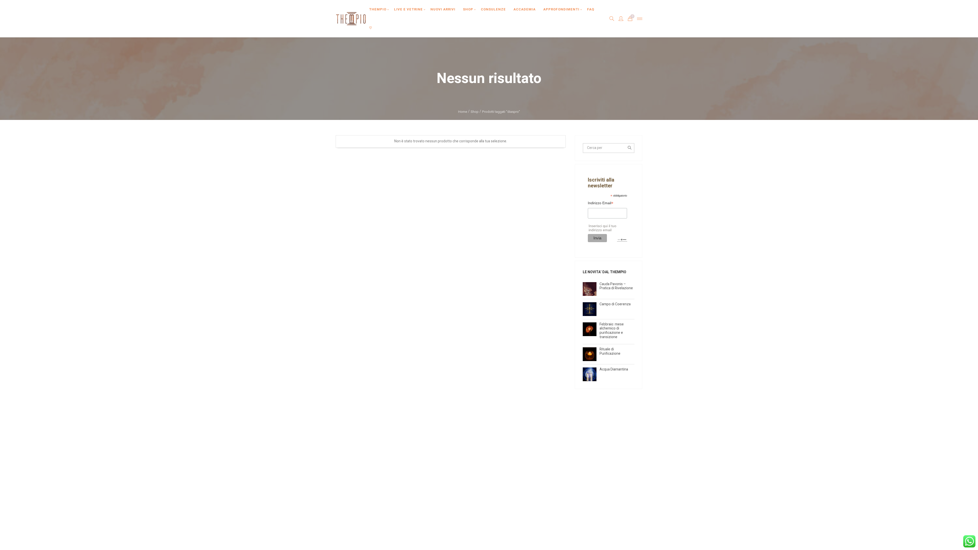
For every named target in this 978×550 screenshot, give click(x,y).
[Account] (621, 18)
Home (462, 111)
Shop (475, 111)
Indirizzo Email (600, 204)
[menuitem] (377, 9)
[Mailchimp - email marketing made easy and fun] (622, 239)
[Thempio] (351, 18)
